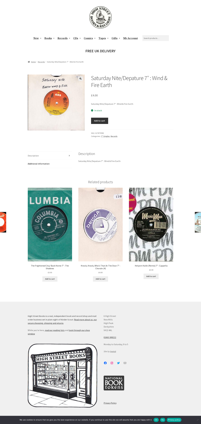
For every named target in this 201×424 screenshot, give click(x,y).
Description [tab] (33, 155)
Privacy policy (174, 420)
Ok (156, 420)
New (36, 38)
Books (48, 38)
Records (63, 38)
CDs (75, 38)
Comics (88, 38)
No (162, 420)
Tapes (102, 38)
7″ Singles (105, 136)
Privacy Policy (110, 403)
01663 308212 (110, 337)
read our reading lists (55, 330)
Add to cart (99, 120)
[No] (197, 420)
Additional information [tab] (38, 163)
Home (33, 62)
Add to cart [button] (50, 279)
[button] (80, 78)
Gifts (114, 38)
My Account (130, 38)
